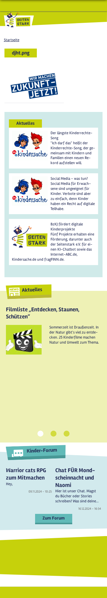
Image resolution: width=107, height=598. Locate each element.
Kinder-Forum (41, 450)
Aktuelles (32, 289)
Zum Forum (54, 518)
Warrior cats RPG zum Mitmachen (26, 474)
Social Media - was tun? (69, 178)
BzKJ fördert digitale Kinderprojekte (67, 227)
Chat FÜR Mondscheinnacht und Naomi (75, 477)
